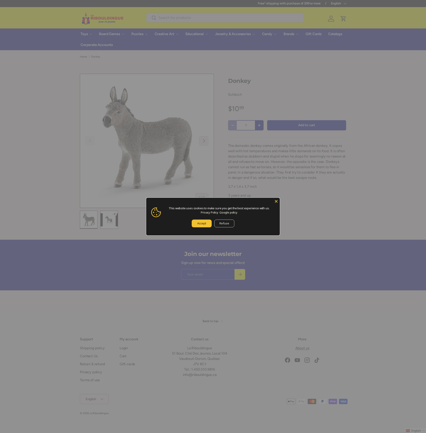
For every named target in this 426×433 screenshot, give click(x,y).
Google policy (228, 212)
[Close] (276, 201)
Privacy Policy (209, 212)
